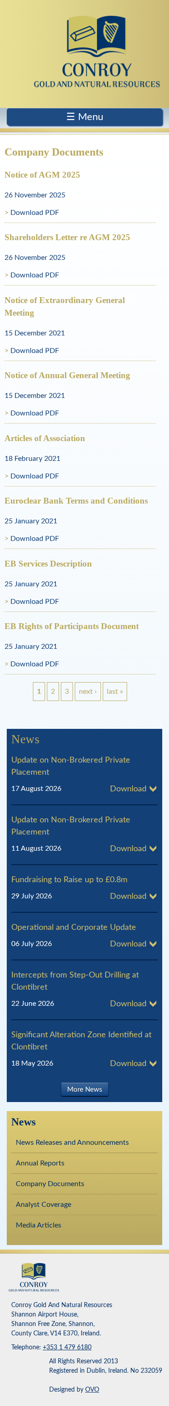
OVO (92, 1390)
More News (84, 1089)
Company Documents (50, 1183)
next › (88, 691)
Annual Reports (40, 1163)
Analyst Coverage (43, 1204)
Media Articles (38, 1225)
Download (128, 789)
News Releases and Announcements (72, 1142)
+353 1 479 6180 (67, 1347)
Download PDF (34, 212)
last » (115, 691)
